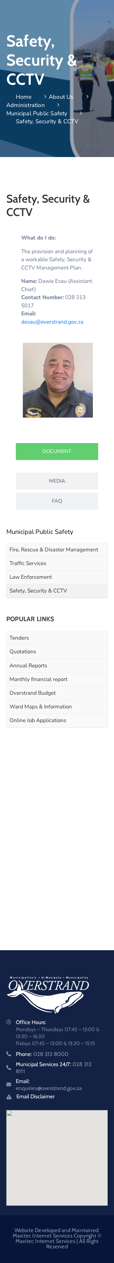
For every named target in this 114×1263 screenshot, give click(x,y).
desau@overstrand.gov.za (52, 322)
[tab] (57, 451)
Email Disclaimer (35, 1096)
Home (24, 97)
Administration (25, 105)
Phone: (42, 1054)
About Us (61, 97)
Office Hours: (31, 1022)
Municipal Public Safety (36, 113)
